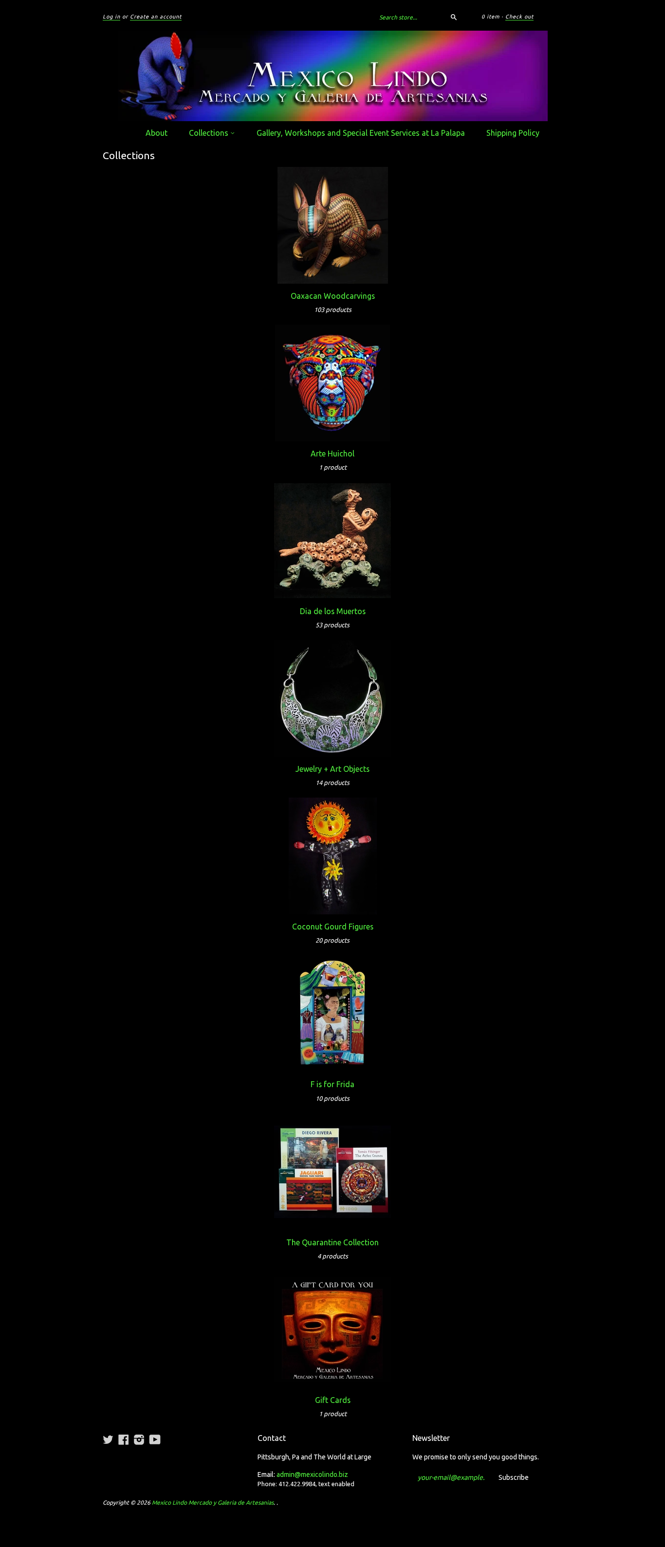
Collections (209, 132)
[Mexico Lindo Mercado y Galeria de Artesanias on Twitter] (108, 1439)
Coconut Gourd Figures (332, 926)
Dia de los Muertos (333, 611)
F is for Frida (332, 1084)
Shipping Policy (512, 132)
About (156, 132)
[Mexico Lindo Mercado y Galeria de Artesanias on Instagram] (139, 1439)
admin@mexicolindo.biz (312, 1474)
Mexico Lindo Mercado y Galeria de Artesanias (213, 1502)
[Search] (454, 17)
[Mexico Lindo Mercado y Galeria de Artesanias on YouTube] (155, 1439)
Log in (111, 16)
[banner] (332, 76)
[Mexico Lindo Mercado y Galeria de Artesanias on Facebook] (123, 1439)
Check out (519, 16)
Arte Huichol (332, 453)
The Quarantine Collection (332, 1242)
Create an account (156, 16)
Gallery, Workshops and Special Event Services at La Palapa (361, 132)
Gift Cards (333, 1400)
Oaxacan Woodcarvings (333, 295)
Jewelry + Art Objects (332, 768)
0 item (490, 16)
